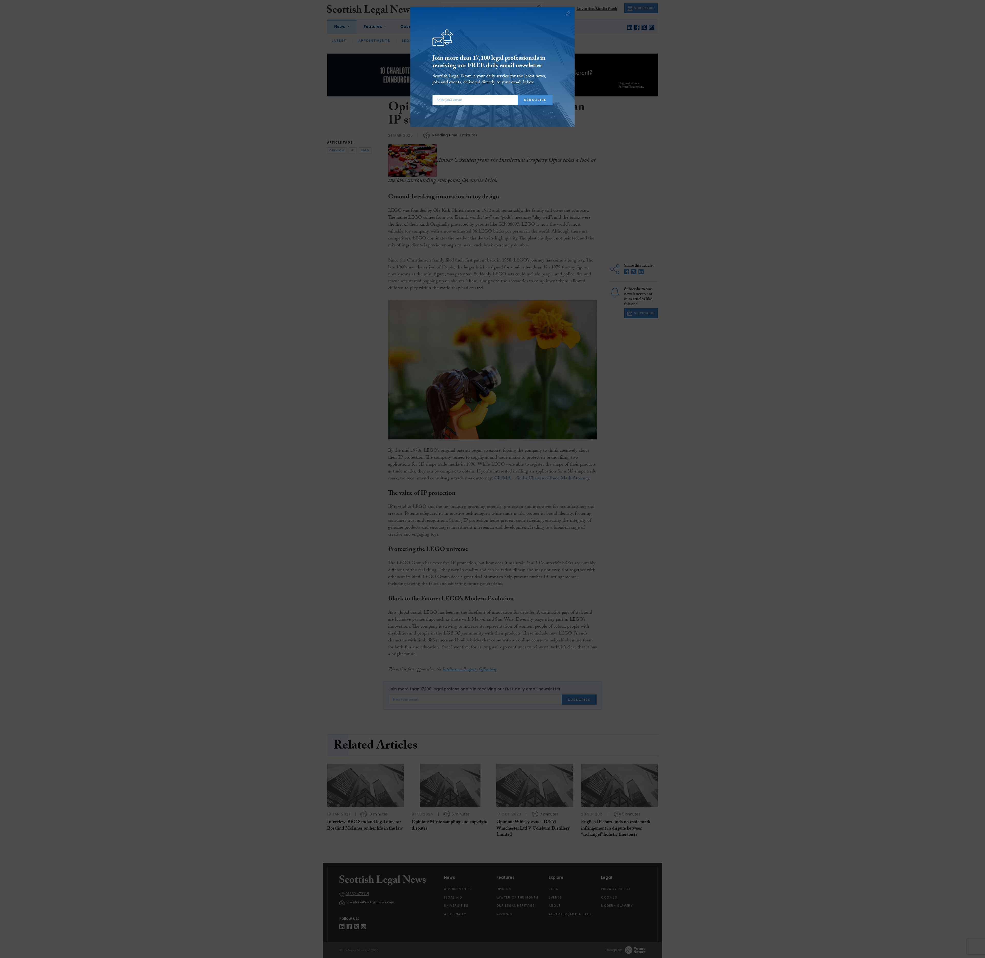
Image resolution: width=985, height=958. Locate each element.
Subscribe (535, 100)
